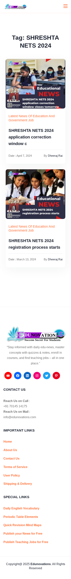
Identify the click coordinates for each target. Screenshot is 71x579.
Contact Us (11, 458)
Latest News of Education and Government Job (32, 118)
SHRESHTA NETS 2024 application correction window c (31, 137)
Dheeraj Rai (55, 155)
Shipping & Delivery (17, 483)
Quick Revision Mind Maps (22, 525)
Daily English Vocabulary (21, 508)
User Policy (11, 475)
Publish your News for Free (22, 533)
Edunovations (40, 564)
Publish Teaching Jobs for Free (25, 542)
